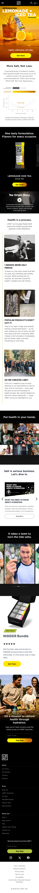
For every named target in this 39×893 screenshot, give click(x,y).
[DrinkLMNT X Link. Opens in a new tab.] (19, 857)
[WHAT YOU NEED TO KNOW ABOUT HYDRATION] (19, 489)
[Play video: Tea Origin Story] (19, 200)
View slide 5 (23, 586)
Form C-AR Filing (19, 866)
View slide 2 (15, 586)
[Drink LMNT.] (18, 3)
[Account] (31, 3)
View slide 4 (21, 586)
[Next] (36, 499)
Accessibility (20, 877)
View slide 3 (18, 586)
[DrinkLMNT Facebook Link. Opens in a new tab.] (28, 857)
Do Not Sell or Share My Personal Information (19, 881)
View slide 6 (26, 586)
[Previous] (2, 499)
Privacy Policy (19, 871)
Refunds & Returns (20, 869)
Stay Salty (20, 740)
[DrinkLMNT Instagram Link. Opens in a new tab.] (11, 857)
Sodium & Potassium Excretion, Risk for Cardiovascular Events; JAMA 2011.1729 (20, 118)
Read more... (28, 81)
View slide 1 (13, 586)
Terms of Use (19, 874)
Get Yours (21, 56)
